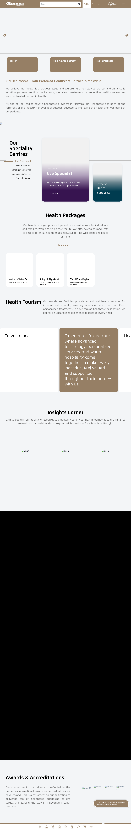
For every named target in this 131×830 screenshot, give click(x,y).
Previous (4, 35)
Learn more (64, 245)
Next (126, 35)
